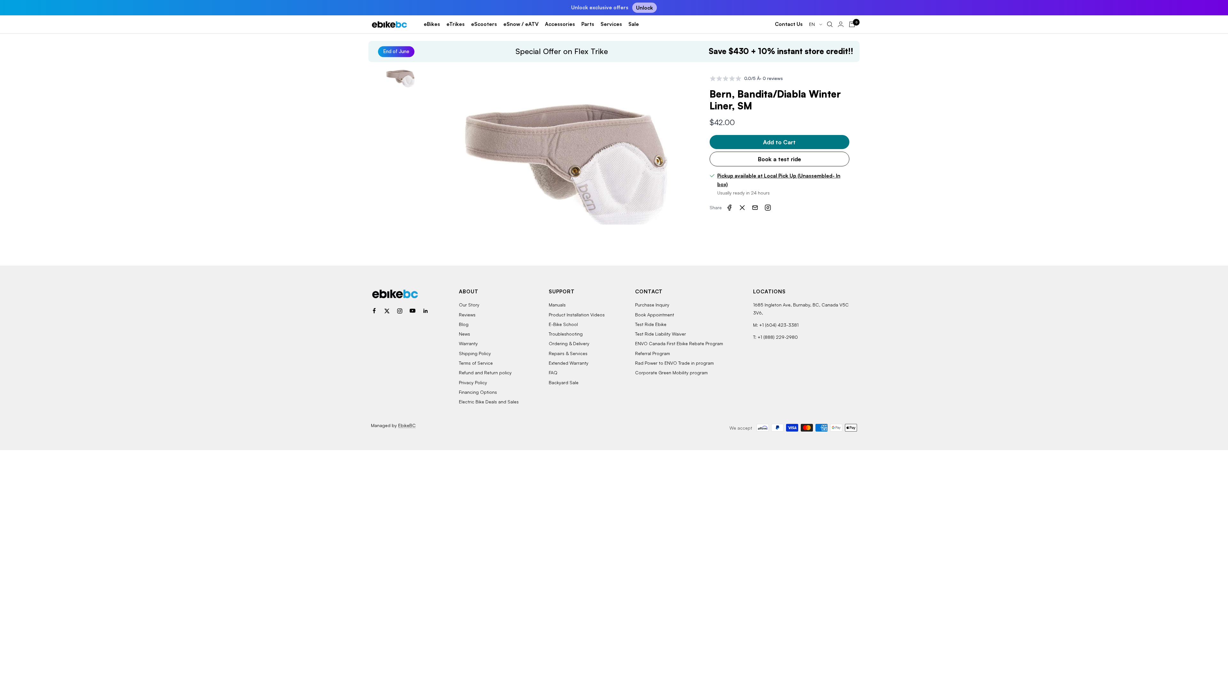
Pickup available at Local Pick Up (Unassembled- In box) (778, 180)
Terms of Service (476, 363)
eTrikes (455, 24)
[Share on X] (742, 208)
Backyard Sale (564, 382)
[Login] (841, 24)
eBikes (432, 24)
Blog (463, 324)
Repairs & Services (568, 353)
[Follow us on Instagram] (400, 311)
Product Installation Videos (577, 314)
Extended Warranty (568, 363)
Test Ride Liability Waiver (660, 334)
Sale (633, 24)
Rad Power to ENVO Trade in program (674, 363)
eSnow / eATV (521, 24)
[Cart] (852, 24)
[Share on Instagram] (768, 208)
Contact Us (789, 24)
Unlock (644, 7)
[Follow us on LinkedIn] (425, 311)
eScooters (484, 24)
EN (812, 24)
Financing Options (478, 392)
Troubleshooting (566, 334)
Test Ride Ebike (650, 324)
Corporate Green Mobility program (671, 372)
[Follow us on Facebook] (374, 311)
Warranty (468, 343)
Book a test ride (779, 159)
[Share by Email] (755, 208)
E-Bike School (563, 324)
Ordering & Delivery (569, 343)
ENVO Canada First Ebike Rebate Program (679, 343)
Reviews (467, 314)
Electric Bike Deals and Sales (489, 401)
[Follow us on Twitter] (387, 311)
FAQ (553, 372)
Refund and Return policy (485, 372)
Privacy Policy (473, 382)
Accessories (560, 24)
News (464, 334)
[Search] (830, 24)
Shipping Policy (475, 353)
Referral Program (652, 353)
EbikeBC (407, 425)
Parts (587, 24)
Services (611, 24)
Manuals (557, 304)
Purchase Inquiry (652, 304)
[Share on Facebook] (729, 208)
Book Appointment (654, 314)
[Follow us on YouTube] (412, 311)
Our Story (469, 304)
